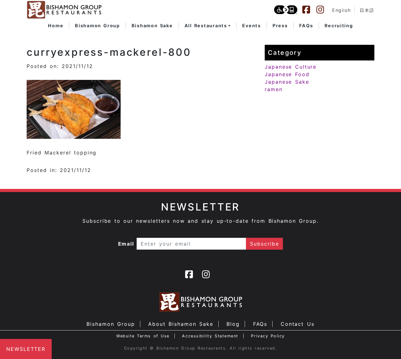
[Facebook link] (309, 9)
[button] (207, 25)
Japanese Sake (287, 82)
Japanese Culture (290, 67)
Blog (233, 324)
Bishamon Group (110, 324)
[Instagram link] (323, 9)
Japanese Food (287, 74)
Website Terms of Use (142, 336)
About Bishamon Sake (180, 324)
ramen (274, 89)
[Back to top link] (385, 343)
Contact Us (298, 324)
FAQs (260, 324)
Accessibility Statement (210, 336)
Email (126, 244)
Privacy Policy (268, 336)
